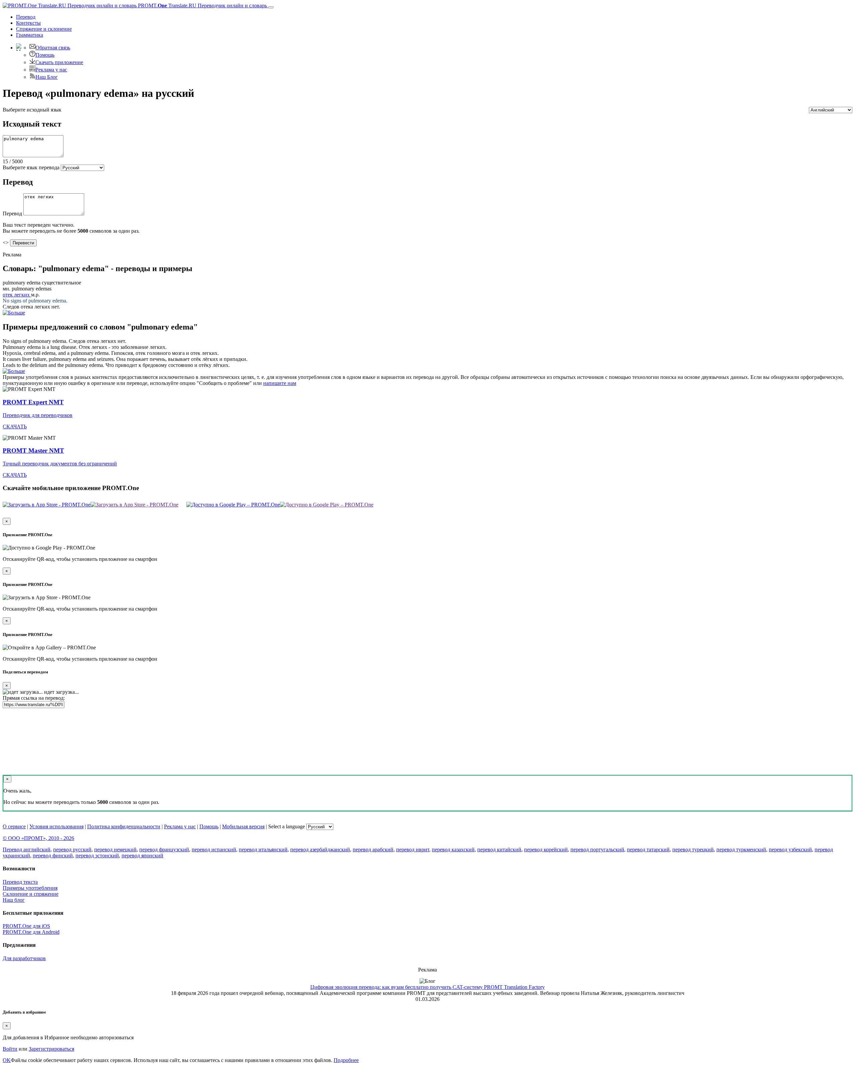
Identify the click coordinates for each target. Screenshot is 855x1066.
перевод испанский (214, 849)
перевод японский (142, 855)
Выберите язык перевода (31, 167)
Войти (10, 1049)
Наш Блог (46, 77)
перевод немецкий (115, 849)
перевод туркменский (741, 849)
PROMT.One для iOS (26, 926)
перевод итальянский (263, 849)
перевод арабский (373, 849)
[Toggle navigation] (271, 7)
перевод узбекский (790, 849)
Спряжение (44, 29)
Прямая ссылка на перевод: (34, 698)
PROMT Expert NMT (33, 402)
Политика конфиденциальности (123, 826)
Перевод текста (20, 882)
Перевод (25, 17)
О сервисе (14, 826)
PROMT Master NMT (33, 450)
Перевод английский (26, 849)
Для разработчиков (24, 958)
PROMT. (202, 5)
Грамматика (29, 35)
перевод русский (72, 849)
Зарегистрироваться (51, 1049)
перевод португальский (597, 849)
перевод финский (53, 855)
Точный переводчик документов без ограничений (60, 463)
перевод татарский (648, 849)
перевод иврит (412, 849)
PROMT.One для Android (31, 932)
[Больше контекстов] (14, 312)
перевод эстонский (97, 855)
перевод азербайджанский (320, 849)
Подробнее (346, 1060)
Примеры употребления (30, 888)
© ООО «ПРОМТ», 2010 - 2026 (38, 838)
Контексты (28, 23)
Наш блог (14, 900)
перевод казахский (453, 849)
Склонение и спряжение (30, 894)
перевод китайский (499, 849)
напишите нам (279, 383)
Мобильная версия (243, 826)
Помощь (44, 55)
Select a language (286, 826)
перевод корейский (546, 849)
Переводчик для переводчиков (37, 415)
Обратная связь (52, 47)
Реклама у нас (51, 69)
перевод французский (164, 849)
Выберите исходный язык (32, 110)
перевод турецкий (693, 849)
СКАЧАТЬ (15, 426)
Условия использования (56, 826)
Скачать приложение (59, 62)
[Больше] (14, 371)
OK (7, 1060)
